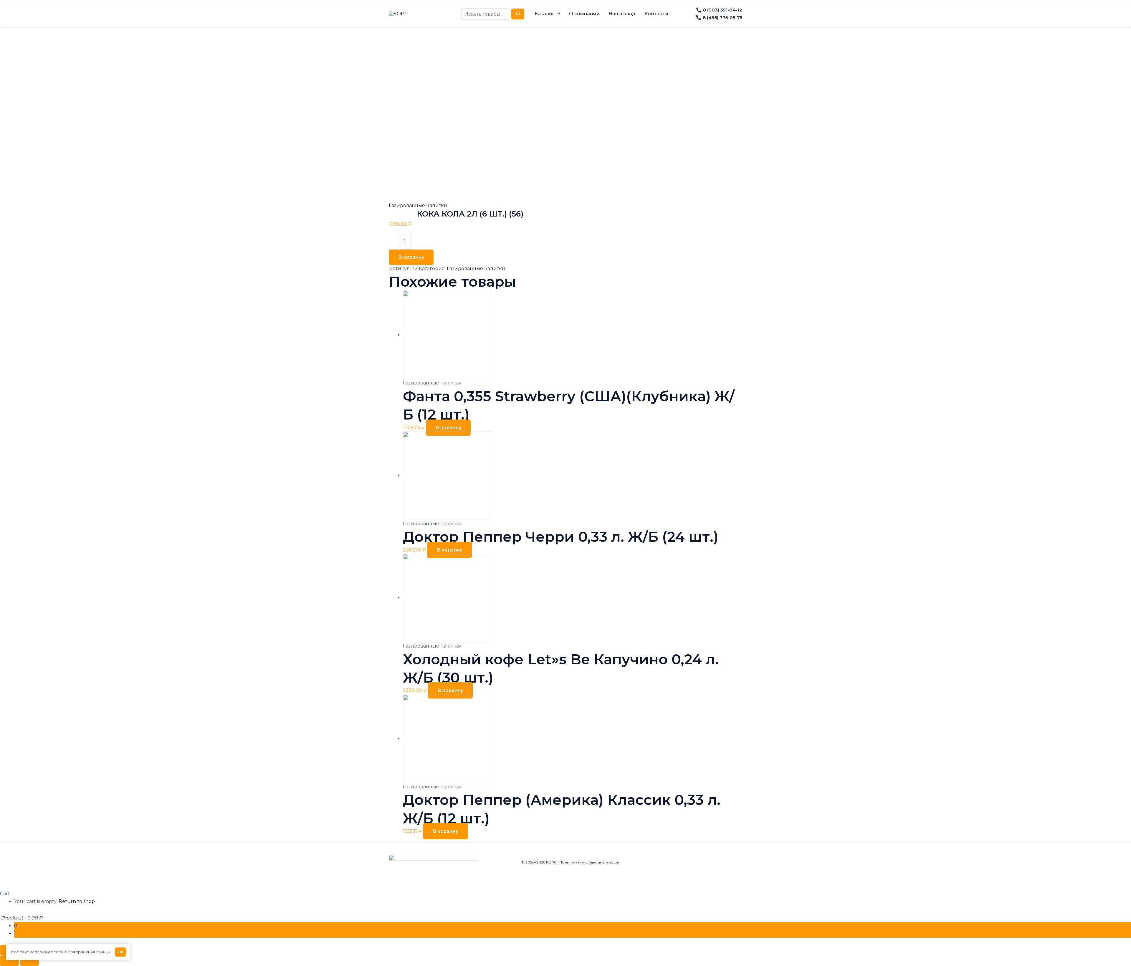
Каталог (544, 13)
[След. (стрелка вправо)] (29, 960)
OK (120, 952)
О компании (584, 13)
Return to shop (77, 901)
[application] (557, 13)
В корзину (411, 257)
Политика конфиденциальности (589, 862)
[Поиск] (517, 14)
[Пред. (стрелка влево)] (9, 960)
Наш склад (622, 13)
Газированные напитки (418, 205)
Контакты (656, 13)
